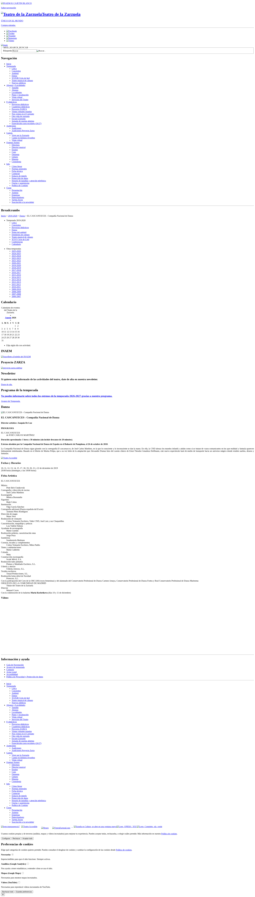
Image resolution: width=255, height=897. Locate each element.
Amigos (15, 193)
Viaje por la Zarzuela (20, 135)
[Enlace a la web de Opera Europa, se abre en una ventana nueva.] (62, 826)
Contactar (16, 173)
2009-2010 (16, 289)
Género (15, 157)
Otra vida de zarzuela (20, 116)
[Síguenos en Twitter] (10, 33)
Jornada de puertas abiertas (23, 121)
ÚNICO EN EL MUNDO (12, 21)
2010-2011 (16, 287)
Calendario (16, 244)
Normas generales (19, 169)
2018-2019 (16, 268)
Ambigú (15, 73)
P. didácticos (11, 102)
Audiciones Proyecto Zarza (23, 131)
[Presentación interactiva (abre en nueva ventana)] (11, 368)
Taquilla (15, 88)
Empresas (16, 195)
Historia (15, 159)
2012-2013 (16, 282)
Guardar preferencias (24, 892)
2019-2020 (12, 216)
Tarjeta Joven (17, 200)
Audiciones (11, 126)
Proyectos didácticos (20, 104)
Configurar (6, 838)
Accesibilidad (12, 674)
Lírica (14, 68)
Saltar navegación (8, 8)
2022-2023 (16, 258)
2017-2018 (16, 270)
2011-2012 (16, 284)
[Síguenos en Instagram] (11, 38)
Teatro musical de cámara (22, 80)
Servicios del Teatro (20, 99)
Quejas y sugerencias (20, 183)
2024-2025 (16, 253)
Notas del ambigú (19, 232)
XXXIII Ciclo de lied (21, 78)
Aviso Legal (11, 672)
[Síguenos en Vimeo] (10, 41)
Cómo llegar (17, 166)
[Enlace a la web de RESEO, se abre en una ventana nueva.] (45, 826)
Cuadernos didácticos (21, 107)
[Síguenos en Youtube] (11, 36)
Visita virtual (17, 97)
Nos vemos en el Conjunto (23, 114)
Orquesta (15, 154)
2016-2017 (16, 272)
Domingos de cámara (20, 235)
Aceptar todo (27, 838)
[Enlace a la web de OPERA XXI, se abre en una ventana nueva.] (127, 826)
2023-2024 (16, 256)
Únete (8, 188)
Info (8, 164)
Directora (16, 145)
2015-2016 (16, 275)
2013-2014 (16, 280)
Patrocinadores (18, 197)
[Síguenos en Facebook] (11, 31)
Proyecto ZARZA (19, 109)
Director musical (19, 147)
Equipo (15, 150)
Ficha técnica (17, 171)
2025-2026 (16, 251)
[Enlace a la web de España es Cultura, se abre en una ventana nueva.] (95, 826)
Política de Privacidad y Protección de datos (24, 677)
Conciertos (16, 71)
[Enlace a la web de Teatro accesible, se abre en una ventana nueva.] (9, 458)
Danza (14, 76)
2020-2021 (16, 263)
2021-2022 (16, 261)
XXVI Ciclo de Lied (20, 239)
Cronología (16, 162)
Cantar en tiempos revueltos (23, 138)
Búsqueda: (7, 51)
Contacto (10, 669)
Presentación (17, 190)
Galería (9, 133)
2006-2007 (16, 296)
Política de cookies (169, 834)
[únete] (4, 45)
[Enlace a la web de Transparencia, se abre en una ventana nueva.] (10, 826)
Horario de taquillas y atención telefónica (29, 181)
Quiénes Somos (13, 142)
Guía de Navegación (15, 665)
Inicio (8, 64)
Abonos (15, 90)
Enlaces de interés (19, 176)
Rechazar (16, 838)
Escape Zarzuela (19, 119)
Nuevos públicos (19, 83)
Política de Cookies (20, 185)
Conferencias (17, 242)
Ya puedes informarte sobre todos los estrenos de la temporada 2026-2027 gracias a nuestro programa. (56, 396)
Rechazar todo (7, 892)
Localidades (17, 92)
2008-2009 (16, 292)
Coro (14, 152)
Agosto (8, 318)
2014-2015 (16, 277)
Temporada (11, 66)
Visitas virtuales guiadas (22, 111)
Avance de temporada (15, 667)
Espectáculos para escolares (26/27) (26, 123)
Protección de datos (20, 178)
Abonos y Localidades (15, 85)
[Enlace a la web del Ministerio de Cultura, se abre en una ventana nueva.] (16, 3)
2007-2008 (16, 294)
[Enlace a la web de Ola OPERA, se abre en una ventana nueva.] (149, 826)
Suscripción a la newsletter (23, 202)
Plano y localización (20, 95)
